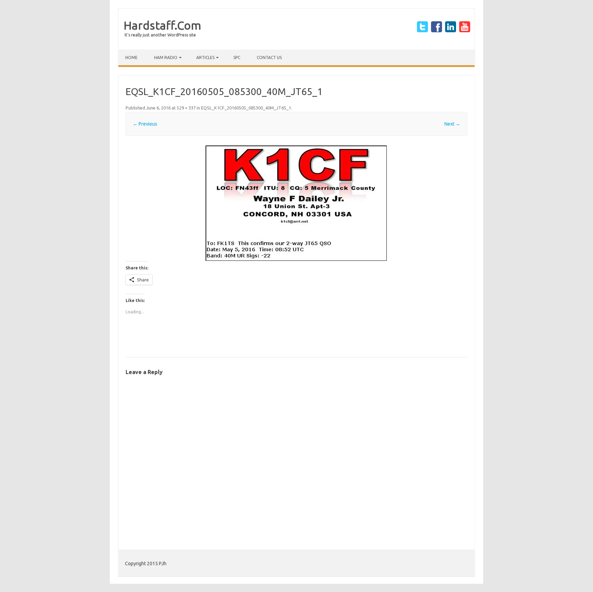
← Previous (145, 124)
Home (131, 57)
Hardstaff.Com (162, 25)
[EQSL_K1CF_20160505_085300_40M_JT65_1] (296, 203)
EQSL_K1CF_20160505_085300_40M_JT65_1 (246, 107)
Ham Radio (165, 57)
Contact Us (269, 57)
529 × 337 (186, 107)
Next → (452, 124)
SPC (236, 57)
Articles (205, 57)
